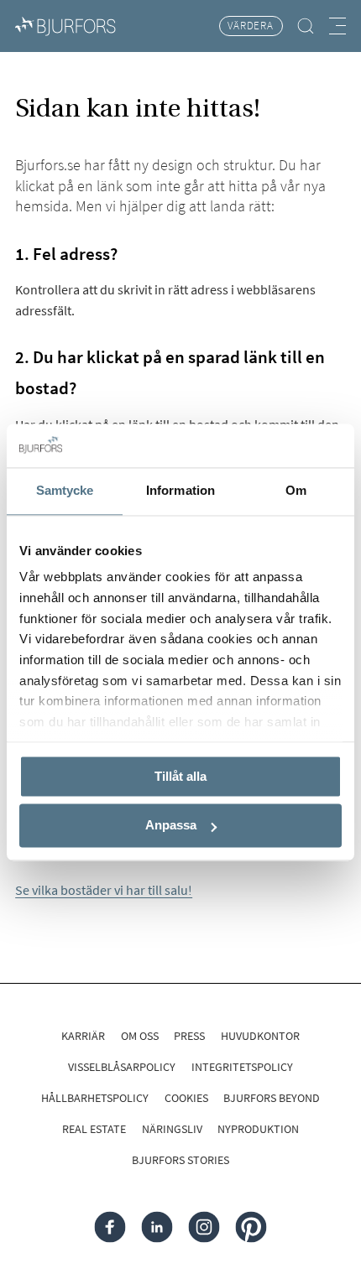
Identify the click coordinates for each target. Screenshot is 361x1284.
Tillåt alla (180, 776)
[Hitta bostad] (306, 26)
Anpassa (170, 826)
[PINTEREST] (250, 1227)
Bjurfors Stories (180, 1159)
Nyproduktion (258, 1128)
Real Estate (94, 1128)
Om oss (140, 1035)
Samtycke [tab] (65, 490)
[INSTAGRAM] (203, 1227)
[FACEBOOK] (110, 1227)
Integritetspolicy (242, 1066)
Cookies (186, 1097)
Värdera (251, 25)
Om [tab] (295, 490)
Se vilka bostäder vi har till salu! (103, 889)
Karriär (83, 1035)
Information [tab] (180, 490)
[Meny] (337, 25)
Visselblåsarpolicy (121, 1066)
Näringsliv (172, 1128)
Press (189, 1035)
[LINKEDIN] (157, 1227)
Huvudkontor (260, 1035)
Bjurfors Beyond (271, 1097)
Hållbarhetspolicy (95, 1097)
